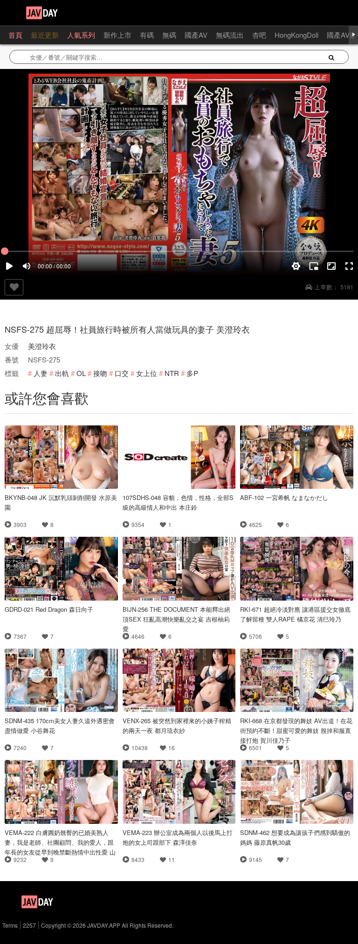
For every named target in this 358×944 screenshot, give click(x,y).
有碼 (147, 35)
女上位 (146, 373)
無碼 (169, 35)
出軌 (62, 373)
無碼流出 (230, 35)
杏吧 (259, 35)
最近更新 (45, 35)
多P (192, 373)
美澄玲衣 (42, 346)
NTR (172, 373)
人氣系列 (81, 35)
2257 (29, 925)
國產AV (196, 35)
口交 (122, 373)
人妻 (41, 373)
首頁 (15, 35)
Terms (10, 925)
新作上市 (117, 35)
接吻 (100, 373)
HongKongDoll (296, 35)
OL (81, 373)
